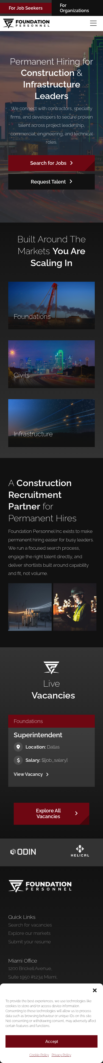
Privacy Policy (61, 1055)
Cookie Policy (39, 1055)
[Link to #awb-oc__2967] (93, 23)
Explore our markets (29, 933)
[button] (95, 990)
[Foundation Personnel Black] (26, 21)
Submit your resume (29, 941)
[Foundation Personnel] (39, 882)
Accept (51, 1041)
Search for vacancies (30, 925)
